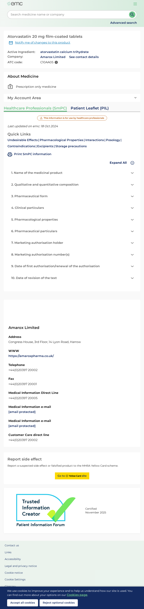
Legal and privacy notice (21, 566)
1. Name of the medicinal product (36, 173)
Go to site (72, 475)
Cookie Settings (15, 579)
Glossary (10, 586)
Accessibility (13, 559)
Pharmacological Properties (61, 140)
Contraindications (21, 146)
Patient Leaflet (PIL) (90, 108)
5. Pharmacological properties (34, 219)
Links (8, 552)
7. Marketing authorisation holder (37, 243)
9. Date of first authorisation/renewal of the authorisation (55, 266)
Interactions (94, 140)
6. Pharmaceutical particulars (34, 231)
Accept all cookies (22, 602)
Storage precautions (71, 146)
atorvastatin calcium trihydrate (64, 52)
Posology (113, 140)
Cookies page (77, 595)
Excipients (45, 146)
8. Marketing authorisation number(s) (40, 254)
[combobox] (69, 14)
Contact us (12, 545)
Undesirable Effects (23, 140)
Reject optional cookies (59, 602)
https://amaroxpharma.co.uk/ (31, 356)
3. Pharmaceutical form (29, 196)
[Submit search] (132, 14)
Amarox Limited (52, 57)
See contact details (84, 57)
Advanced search (123, 23)
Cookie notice (14, 572)
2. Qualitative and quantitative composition (45, 184)
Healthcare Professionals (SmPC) (35, 108)
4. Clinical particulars (27, 208)
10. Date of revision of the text (34, 278)
